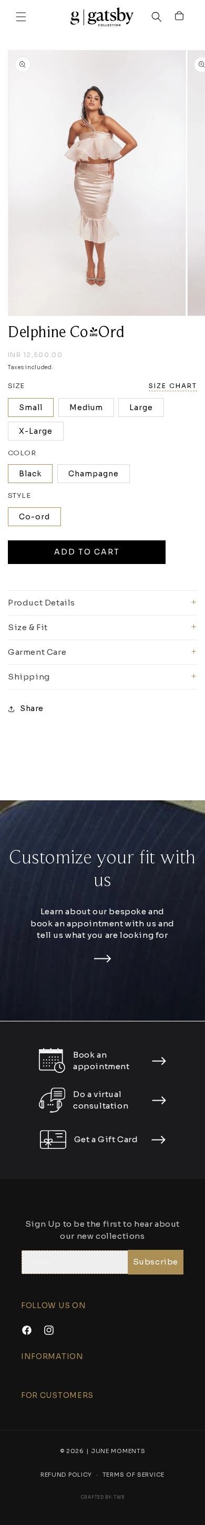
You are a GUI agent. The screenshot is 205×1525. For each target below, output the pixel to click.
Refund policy (66, 1478)
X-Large (36, 435)
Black (30, 478)
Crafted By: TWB (103, 1501)
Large (141, 411)
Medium (86, 411)
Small (31, 411)
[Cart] (179, 18)
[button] (21, 18)
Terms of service (133, 1478)
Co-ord (34, 521)
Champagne (93, 478)
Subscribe (155, 1265)
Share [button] (32, 713)
